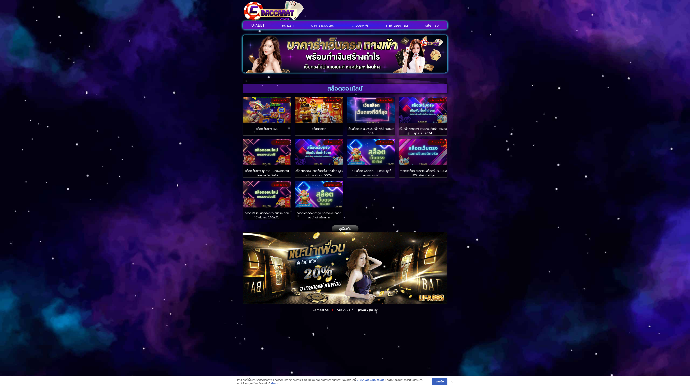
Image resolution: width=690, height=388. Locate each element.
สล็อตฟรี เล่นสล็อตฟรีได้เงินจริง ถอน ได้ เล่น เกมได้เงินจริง (267, 215)
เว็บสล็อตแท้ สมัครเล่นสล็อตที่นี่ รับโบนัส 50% (371, 131)
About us (343, 310)
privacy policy (368, 310)
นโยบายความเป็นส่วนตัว (370, 380)
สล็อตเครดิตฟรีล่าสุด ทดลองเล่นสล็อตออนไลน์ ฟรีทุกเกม (319, 215)
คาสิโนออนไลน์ (397, 25)
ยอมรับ (440, 382)
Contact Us (320, 310)
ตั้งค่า (274, 383)
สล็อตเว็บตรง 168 (267, 129)
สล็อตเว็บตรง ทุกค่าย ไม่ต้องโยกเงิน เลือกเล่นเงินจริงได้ (267, 173)
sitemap (432, 25)
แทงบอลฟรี (360, 25)
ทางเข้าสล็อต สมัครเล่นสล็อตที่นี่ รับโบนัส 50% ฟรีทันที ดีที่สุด (423, 173)
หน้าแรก (288, 25)
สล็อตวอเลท (319, 129)
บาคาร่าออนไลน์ (322, 25)
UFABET (258, 25)
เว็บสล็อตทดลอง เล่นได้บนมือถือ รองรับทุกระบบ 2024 (423, 131)
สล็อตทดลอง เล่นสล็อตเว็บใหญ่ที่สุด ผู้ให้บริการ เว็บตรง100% (319, 173)
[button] (345, 228)
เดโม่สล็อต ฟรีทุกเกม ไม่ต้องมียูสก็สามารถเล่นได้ (371, 173)
